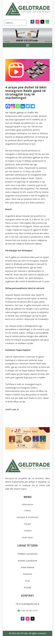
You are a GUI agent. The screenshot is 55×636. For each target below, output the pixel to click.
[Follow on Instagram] (37, 22)
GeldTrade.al (12, 409)
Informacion (27, 504)
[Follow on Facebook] (32, 22)
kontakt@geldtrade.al (28, 603)
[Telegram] (33, 106)
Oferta (27, 510)
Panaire (27, 524)
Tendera (28, 530)
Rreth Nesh (27, 537)
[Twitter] (28, 106)
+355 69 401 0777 (29, 610)
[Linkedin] (23, 106)
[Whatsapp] (18, 106)
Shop (27, 580)
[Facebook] (8, 106)
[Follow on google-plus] (47, 22)
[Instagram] (13, 106)
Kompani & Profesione (27, 517)
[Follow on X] (42, 22)
